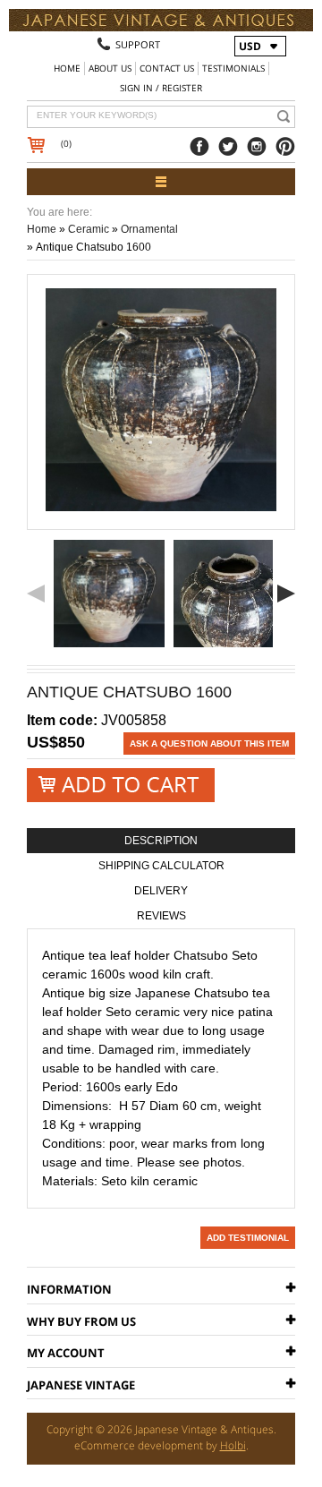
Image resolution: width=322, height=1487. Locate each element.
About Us (110, 68)
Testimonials (233, 68)
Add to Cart (120, 786)
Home (67, 68)
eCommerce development (138, 1445)
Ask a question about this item (209, 743)
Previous (36, 593)
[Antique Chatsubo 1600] (109, 593)
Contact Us (167, 68)
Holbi (233, 1445)
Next (286, 593)
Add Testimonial (248, 1238)
